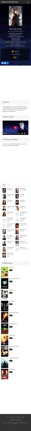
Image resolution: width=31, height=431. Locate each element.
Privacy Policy (17, 417)
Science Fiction (18, 33)
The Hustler (11, 267)
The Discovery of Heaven (14, 346)
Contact (23, 417)
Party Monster (12, 369)
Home (7, 417)
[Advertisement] (15, 83)
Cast (4, 184)
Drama (13, 33)
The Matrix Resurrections (14, 358)
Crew (8, 184)
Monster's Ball (12, 335)
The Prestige (11, 301)
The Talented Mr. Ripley (13, 312)
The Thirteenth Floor (13, 324)
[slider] (10, 133)
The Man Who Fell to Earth (14, 278)
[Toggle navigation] (28, 2)
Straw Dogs (11, 290)
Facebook (12, 417)
